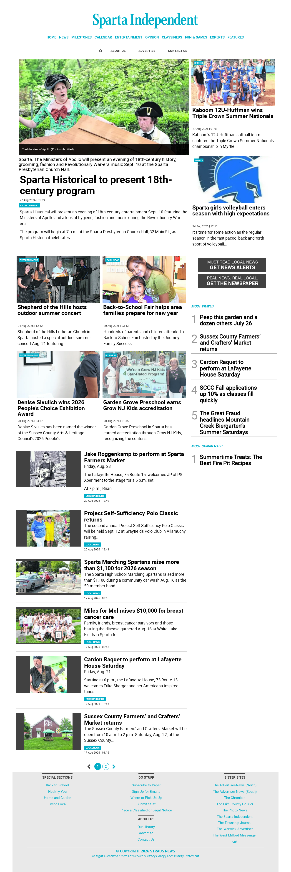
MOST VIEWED (202, 306)
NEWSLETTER (240, 5)
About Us (118, 51)
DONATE (266, 5)
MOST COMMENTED (206, 446)
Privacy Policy (155, 856)
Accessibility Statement (183, 856)
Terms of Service (131, 856)
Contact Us (177, 51)
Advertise (146, 51)
